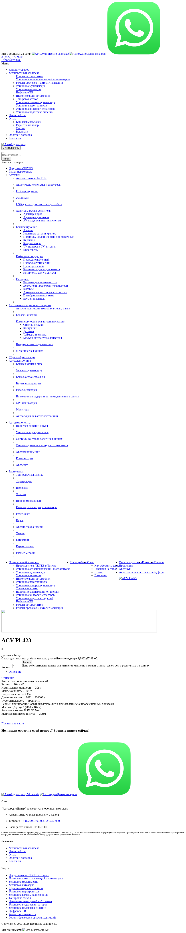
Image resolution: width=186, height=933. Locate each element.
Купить (27, 662)
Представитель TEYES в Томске (29, 875)
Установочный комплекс (24, 848)
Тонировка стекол (20, 898)
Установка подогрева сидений (27, 907)
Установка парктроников (24, 891)
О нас (12, 854)
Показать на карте (12, 723)
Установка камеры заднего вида (28, 894)
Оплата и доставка (20, 857)
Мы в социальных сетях (16, 53)
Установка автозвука (21, 884)
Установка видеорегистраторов (28, 904)
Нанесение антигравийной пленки (30, 901)
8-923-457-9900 (52, 820)
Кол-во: (6, 667)
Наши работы (17, 851)
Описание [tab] (15, 671)
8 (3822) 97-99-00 (12, 737)
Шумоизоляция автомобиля (26, 888)
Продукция (126, 565)
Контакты (15, 861)
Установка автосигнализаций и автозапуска (36, 878)
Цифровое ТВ (17, 911)
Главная (159, 562)
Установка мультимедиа (23, 881)
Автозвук (125, 568)
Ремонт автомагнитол (22, 914)
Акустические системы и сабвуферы (141, 572)
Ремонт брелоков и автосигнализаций (32, 917)
